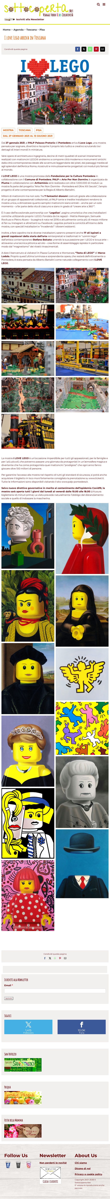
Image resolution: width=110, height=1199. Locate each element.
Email (8, 985)
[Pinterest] (96, 49)
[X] (84, 49)
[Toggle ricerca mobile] (98, 4)
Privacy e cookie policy (88, 1174)
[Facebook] (77, 49)
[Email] (102, 49)
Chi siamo (81, 1162)
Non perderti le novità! (53, 1162)
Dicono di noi (83, 1168)
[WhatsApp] (90, 49)
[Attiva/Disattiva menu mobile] (104, 4)
